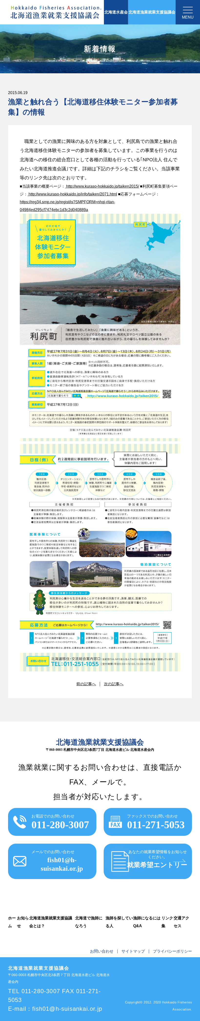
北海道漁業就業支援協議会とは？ (50, 922)
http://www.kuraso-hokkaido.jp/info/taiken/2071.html (72, 194)
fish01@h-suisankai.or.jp (67, 1008)
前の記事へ (86, 684)
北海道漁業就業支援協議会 (152, 12)
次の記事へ (113, 684)
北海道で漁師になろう (88, 922)
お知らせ (23, 922)
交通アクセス (181, 922)
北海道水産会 (116, 12)
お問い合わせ (101, 951)
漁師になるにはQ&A (146, 922)
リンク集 (167, 922)
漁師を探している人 (119, 922)
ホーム (12, 922)
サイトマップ (133, 951)
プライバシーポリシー (172, 951)
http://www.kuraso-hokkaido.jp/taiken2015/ (102, 186)
